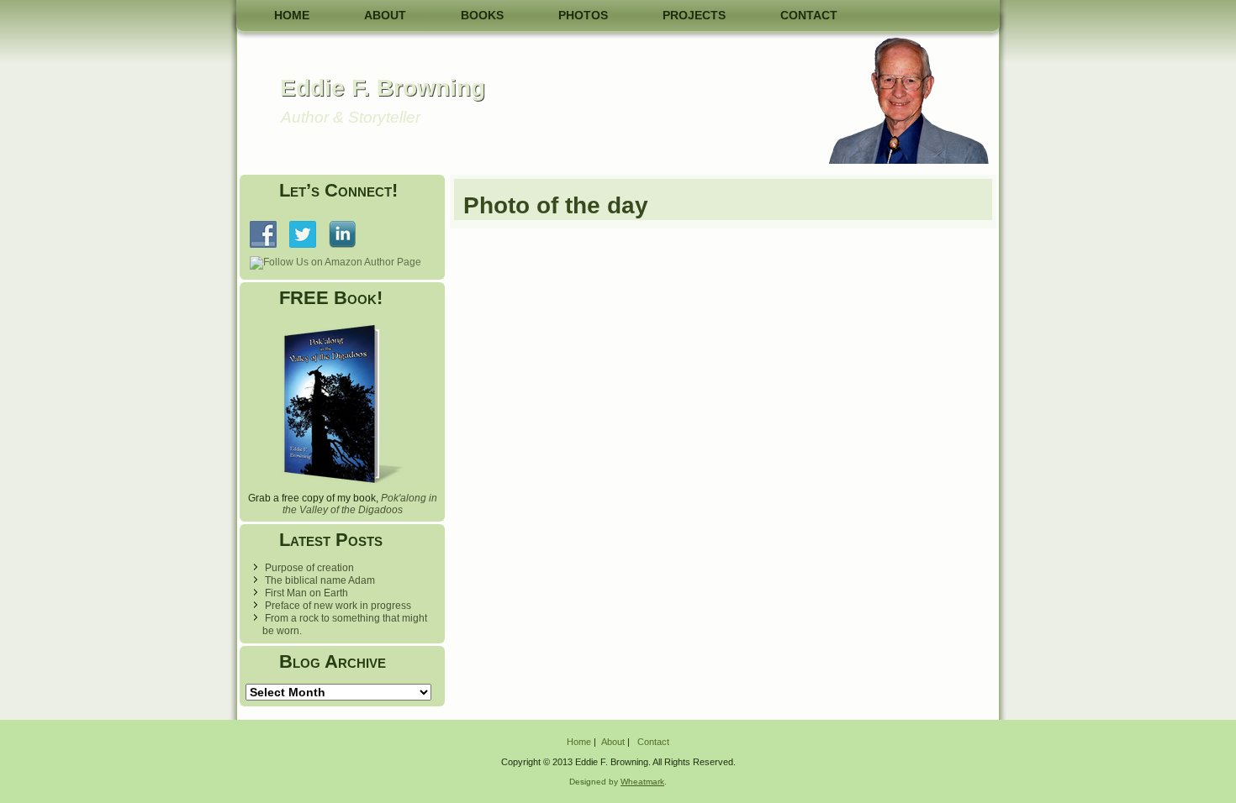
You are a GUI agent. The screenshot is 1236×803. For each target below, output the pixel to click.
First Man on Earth (306, 593)
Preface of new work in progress (338, 605)
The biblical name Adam (320, 580)
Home (291, 15)
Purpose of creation (309, 568)
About (385, 15)
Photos (583, 15)
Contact (808, 15)
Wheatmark (642, 781)
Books (482, 15)
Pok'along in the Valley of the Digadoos (360, 504)
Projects (694, 15)
